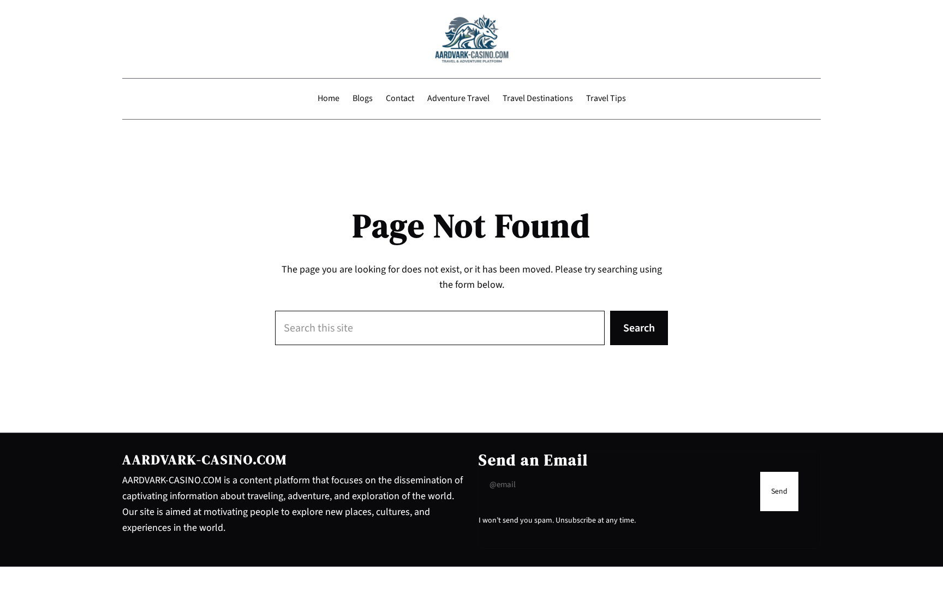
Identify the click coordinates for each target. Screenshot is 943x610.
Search (639, 328)
